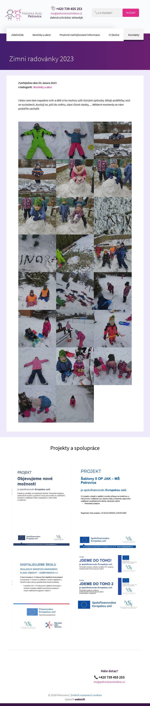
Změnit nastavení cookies (86, 695)
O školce (114, 35)
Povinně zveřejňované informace (80, 35)
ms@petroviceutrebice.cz (66, 13)
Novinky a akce (42, 35)
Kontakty (133, 35)
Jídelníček (17, 35)
